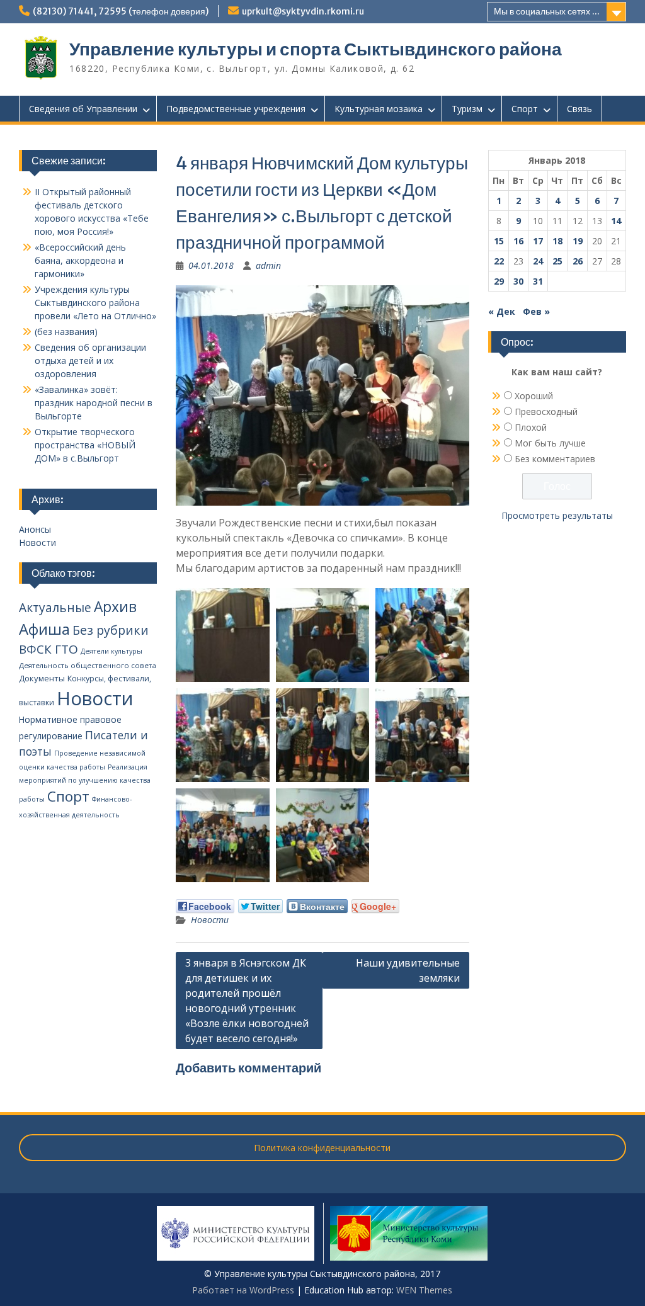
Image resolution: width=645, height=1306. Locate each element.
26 (578, 261)
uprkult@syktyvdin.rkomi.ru (303, 11)
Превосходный (546, 411)
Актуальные (55, 607)
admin (268, 265)
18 (557, 241)
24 (538, 261)
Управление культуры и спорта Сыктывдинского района (315, 49)
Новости (210, 920)
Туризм (467, 109)
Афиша (44, 628)
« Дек (501, 311)
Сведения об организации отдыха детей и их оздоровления (90, 360)
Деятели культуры (111, 651)
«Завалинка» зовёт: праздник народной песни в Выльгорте (93, 402)
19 (578, 241)
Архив (115, 606)
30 (518, 281)
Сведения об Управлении (83, 109)
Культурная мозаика (378, 109)
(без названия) (66, 332)
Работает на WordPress (243, 1290)
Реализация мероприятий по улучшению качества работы (85, 783)
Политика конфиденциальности (322, 1148)
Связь (579, 109)
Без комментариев (555, 459)
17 (538, 241)
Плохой (531, 427)
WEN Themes (424, 1290)
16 (518, 241)
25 (557, 261)
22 (499, 261)
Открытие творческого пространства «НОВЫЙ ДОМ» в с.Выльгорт (85, 445)
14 (616, 221)
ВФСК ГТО (48, 649)
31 (538, 281)
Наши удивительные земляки (408, 970)
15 (499, 241)
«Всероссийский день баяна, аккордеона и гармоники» (80, 260)
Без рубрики (110, 630)
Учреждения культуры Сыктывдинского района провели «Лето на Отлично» (95, 302)
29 (499, 281)
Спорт (524, 109)
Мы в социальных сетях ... (547, 11)
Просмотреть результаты (557, 515)
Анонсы (35, 529)
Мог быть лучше (550, 443)
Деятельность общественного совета (87, 665)
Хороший (534, 396)
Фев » (536, 311)
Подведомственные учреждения (235, 109)
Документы (42, 678)
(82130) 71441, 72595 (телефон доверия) (120, 11)
